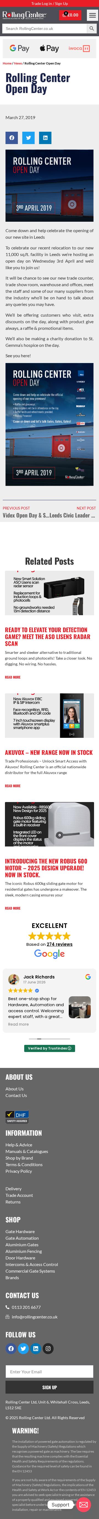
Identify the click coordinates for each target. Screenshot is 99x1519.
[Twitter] (23, 1348)
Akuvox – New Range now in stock (49, 752)
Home (7, 63)
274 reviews (60, 944)
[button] (92, 15)
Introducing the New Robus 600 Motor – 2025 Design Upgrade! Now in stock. (46, 868)
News (18, 63)
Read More (12, 677)
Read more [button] (18, 1024)
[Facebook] (11, 1348)
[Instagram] (48, 1348)
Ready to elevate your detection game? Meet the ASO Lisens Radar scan (47, 636)
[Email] (83, 1504)
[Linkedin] (35, 1348)
